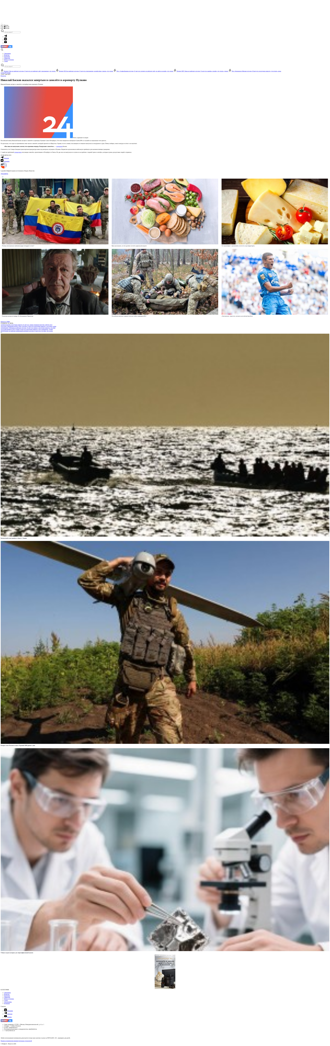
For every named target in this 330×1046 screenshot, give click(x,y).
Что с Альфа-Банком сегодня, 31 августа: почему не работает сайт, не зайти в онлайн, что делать (145, 71)
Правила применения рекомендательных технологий (16, 1041)
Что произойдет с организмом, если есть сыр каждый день (238, 246)
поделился (59, 146)
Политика (7, 995)
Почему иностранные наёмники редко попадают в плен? (18, 246)
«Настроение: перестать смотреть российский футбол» (237, 316)
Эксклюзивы (8, 1002)
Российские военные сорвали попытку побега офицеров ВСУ (129, 316)
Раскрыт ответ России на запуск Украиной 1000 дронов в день (18, 745)
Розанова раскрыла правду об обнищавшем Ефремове (17, 316)
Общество (7, 997)
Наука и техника (9, 999)
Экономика (7, 992)
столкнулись (18, 152)
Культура (3, 76)
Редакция (7, 1003)
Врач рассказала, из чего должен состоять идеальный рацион (129, 246)
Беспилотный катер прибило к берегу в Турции (14, 538)
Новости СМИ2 (5, 321)
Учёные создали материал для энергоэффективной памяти (17, 952)
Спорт (6, 1000)
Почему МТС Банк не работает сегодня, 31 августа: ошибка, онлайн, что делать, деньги (202, 71)
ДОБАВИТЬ (4, 173)
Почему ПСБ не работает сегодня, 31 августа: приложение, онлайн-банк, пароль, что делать (86, 71)
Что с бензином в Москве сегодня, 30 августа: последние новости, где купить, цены (256, 71)
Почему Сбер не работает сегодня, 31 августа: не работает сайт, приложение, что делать (29, 71)
